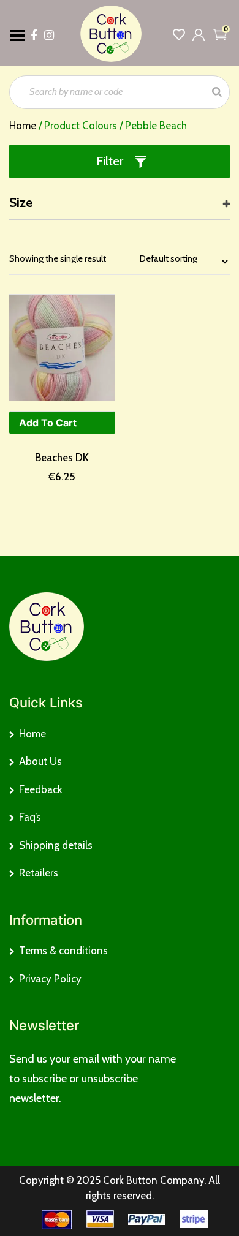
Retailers (38, 873)
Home (22, 125)
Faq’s (30, 817)
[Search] (217, 92)
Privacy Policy (50, 979)
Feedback (41, 789)
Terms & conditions (63, 950)
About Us (40, 761)
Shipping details (56, 845)
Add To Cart (48, 422)
